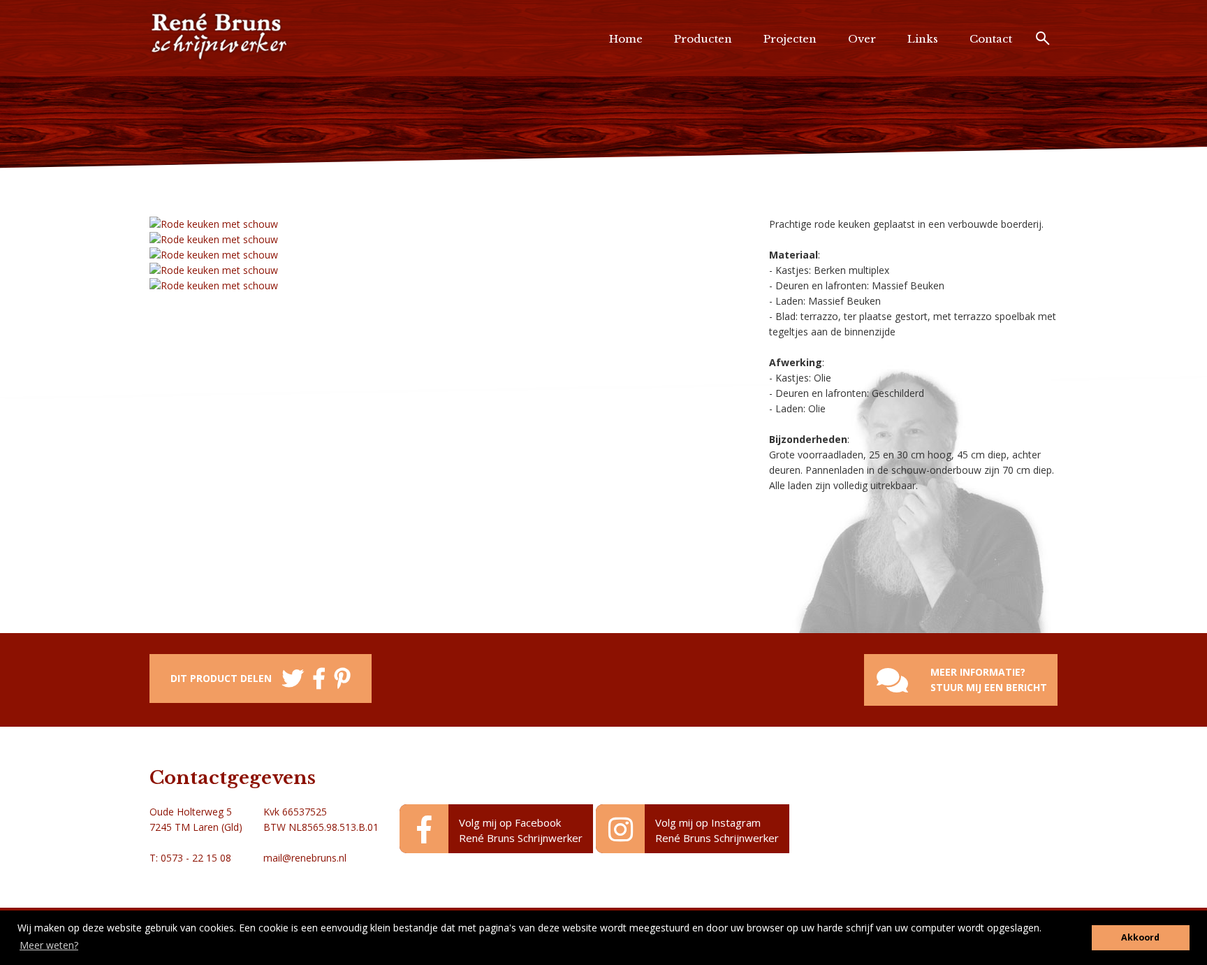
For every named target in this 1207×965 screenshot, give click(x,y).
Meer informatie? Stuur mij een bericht (988, 679)
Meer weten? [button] (49, 945)
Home (626, 38)
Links (922, 38)
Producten (703, 38)
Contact (991, 38)
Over (862, 38)
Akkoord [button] (1140, 937)
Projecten (790, 38)
